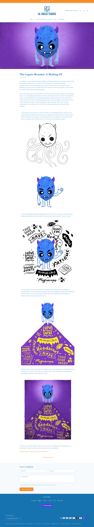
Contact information (65, 523)
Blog (39, 500)
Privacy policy (37, 523)
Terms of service (46, 523)
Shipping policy (55, 523)
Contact (44, 500)
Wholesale (60, 500)
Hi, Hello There (12, 523)
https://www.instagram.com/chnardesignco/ (34, 451)
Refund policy (29, 523)
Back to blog (48, 457)
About (50, 500)
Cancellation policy (76, 523)
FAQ (54, 500)
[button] (32, 19)
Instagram (34, 500)
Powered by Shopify (20, 523)
